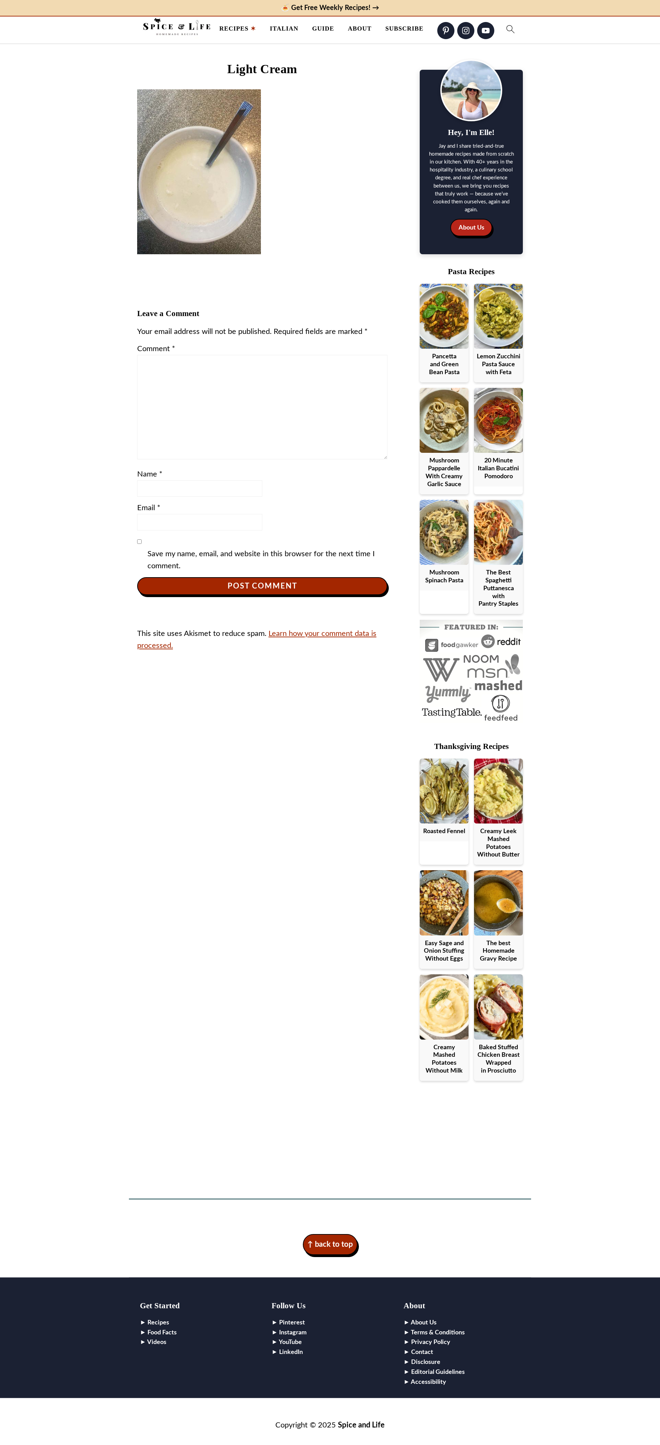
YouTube (290, 1342)
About (360, 28)
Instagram (293, 1333)
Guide (323, 28)
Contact (422, 1352)
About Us (471, 227)
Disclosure (425, 1362)
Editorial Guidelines (438, 1372)
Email (148, 508)
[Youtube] (485, 30)
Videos (156, 1342)
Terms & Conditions (438, 1333)
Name (149, 474)
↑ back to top (330, 1244)
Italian (284, 28)
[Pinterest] (445, 30)
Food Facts (162, 1333)
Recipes (234, 28)
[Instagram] (465, 30)
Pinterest (292, 1323)
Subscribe (404, 28)
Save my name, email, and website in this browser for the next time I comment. (261, 560)
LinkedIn (291, 1352)
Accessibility (428, 1382)
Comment (156, 348)
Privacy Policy (430, 1342)
